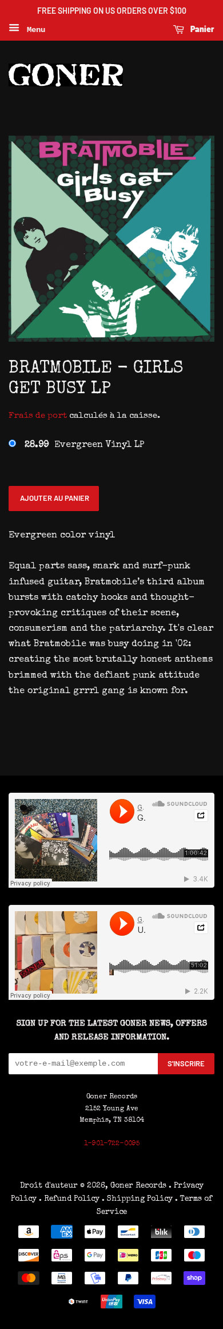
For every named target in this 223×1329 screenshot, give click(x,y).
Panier (201, 29)
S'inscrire (186, 1063)
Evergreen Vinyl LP (84, 445)
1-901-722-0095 (112, 1144)
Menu (33, 29)
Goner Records (139, 1186)
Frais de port (38, 416)
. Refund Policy (69, 1199)
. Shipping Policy (137, 1199)
